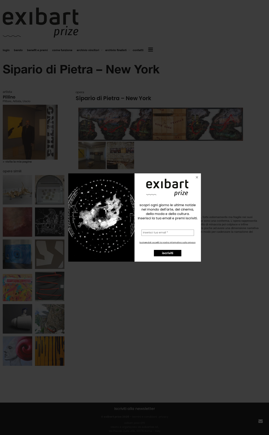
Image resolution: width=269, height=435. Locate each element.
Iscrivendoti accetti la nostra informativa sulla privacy (167, 242)
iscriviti (167, 253)
